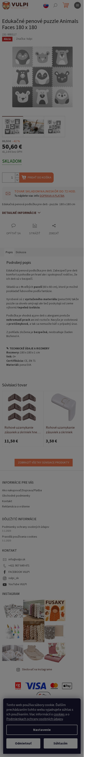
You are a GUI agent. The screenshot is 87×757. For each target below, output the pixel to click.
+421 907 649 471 (19, 566)
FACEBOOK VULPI (19, 572)
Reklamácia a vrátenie (16, 506)
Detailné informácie (19, 212)
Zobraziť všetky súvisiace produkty (43, 462)
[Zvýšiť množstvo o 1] (17, 175)
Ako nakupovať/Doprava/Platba (22, 490)
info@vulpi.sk (16, 559)
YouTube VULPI (17, 584)
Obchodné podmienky (16, 496)
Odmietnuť (23, 743)
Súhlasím (60, 743)
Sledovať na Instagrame (37, 669)
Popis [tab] (9, 252)
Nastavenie (42, 729)
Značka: (24, 39)
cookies (59, 714)
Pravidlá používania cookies (19, 537)
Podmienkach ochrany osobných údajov (34, 719)
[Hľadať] (55, 5)
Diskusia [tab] (21, 252)
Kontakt (7, 501)
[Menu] (77, 5)
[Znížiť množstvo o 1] (17, 180)
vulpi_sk (13, 578)
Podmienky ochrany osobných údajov (25, 527)
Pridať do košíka (39, 177)
